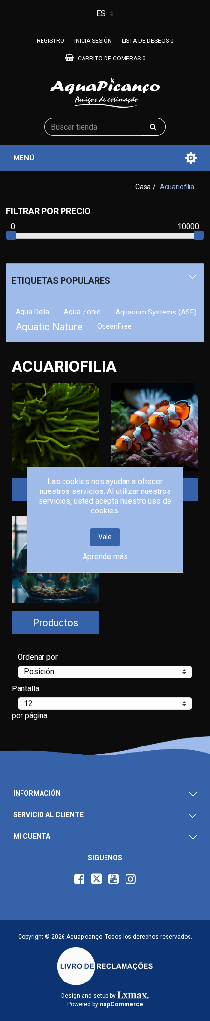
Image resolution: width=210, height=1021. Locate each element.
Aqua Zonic (82, 312)
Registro (50, 41)
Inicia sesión (93, 41)
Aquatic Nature (49, 327)
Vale (105, 537)
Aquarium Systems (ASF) (156, 312)
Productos (55, 622)
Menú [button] (23, 158)
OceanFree (114, 326)
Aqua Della (32, 312)
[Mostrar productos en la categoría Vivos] (154, 427)
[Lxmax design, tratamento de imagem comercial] (133, 995)
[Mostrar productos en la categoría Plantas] (55, 427)
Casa (143, 187)
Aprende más (105, 556)
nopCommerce (121, 1004)
